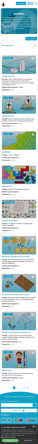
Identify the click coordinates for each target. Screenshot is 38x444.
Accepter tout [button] (10, 440)
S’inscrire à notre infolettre (10, 401)
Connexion (20, 3)
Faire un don (17, 410)
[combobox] (33, 426)
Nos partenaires (16, 396)
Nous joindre (26, 396)
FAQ (32, 396)
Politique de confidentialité (17, 435)
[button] (19, 437)
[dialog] (19, 434)
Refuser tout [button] (28, 440)
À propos (7, 396)
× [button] (36, 426)
